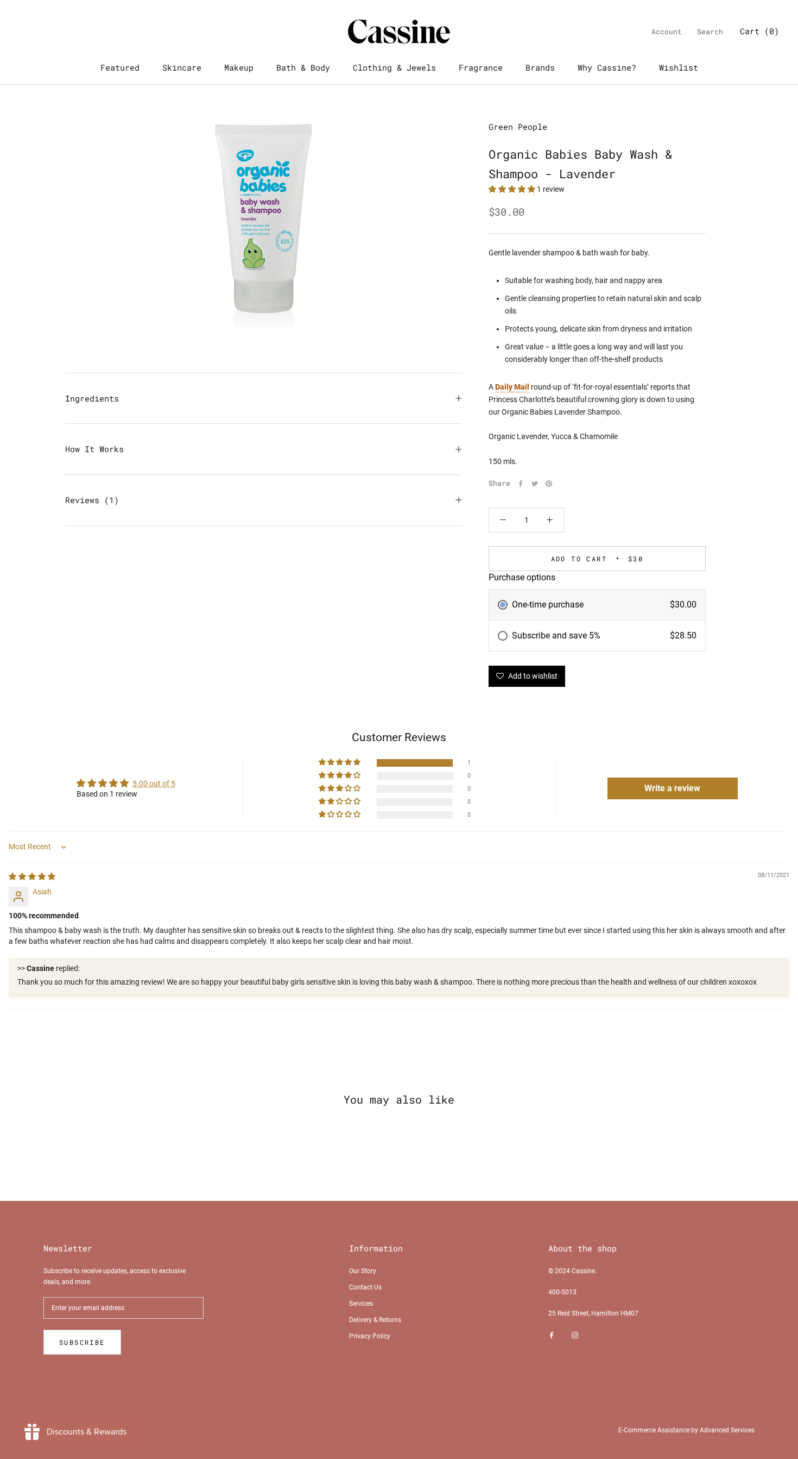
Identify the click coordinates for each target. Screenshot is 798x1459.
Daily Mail (512, 387)
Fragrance (481, 67)
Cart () (759, 31)
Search (710, 31)
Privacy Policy (369, 1336)
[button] (513, 189)
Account (666, 31)
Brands (540, 67)
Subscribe (82, 1342)
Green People (518, 126)
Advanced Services (727, 1430)
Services (361, 1303)
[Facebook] (520, 483)
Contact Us (365, 1287)
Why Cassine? (607, 67)
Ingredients (92, 398)
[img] (32, 876)
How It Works (94, 448)
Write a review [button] (672, 788)
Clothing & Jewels (394, 67)
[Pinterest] (549, 483)
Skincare (181, 67)
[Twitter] (534, 483)
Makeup (239, 67)
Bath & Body (303, 67)
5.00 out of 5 (153, 783)
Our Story (362, 1271)
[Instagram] (575, 1335)
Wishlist (678, 67)
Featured (120, 67)
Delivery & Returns (375, 1320)
